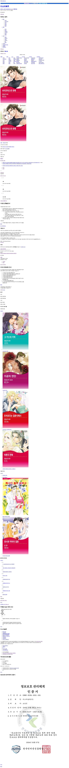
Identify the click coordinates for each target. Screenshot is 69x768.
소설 (12, 56)
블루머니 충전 (3, 9)
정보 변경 (33, 63)
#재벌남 (7, 163)
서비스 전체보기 (6, 639)
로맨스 (6, 40)
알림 (2, 160)
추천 (5, 29)
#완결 (28, 163)
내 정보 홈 (33, 57)
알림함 (8, 9)
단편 (5, 22)
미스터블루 (4, 6)
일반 (5, 42)
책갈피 (25, 60)
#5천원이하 (14, 163)
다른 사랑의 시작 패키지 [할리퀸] (9, 567)
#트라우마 (26, 162)
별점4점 (11, 253)
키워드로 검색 (19, 63)
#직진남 (10, 163)
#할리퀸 (4, 162)
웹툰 (3, 19)
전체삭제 (2, 14)
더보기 (1, 473)
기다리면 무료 (5, 44)
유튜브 (4, 646)
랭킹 (5, 34)
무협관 (6, 31)
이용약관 (4, 632)
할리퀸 (4, 142)
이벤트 (4, 43)
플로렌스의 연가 (6, 586)
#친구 (39, 162)
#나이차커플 (35, 162)
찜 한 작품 (26, 61)
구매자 (4, 261)
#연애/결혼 (18, 162)
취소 (1, 596)
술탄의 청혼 (5, 594)
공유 (4, 160)
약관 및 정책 (41, 62)
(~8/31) (13, 165)
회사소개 (4, 631)
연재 (5, 20)
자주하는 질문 (41, 60)
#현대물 (13, 162)
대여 (3, 167)
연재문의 (4, 638)
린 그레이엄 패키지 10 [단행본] (8, 564)
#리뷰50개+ (24, 163)
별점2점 (5, 253)
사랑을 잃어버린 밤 (6, 579)
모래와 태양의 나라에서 (7, 571)
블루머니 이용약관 (6, 636)
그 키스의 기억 (5, 351)
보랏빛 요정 (5, 475)
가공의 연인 (5, 390)
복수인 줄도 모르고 (6, 516)
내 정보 (30, 56)
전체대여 (2, 172)
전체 (3, 262)
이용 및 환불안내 (3, 200)
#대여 (30, 163)
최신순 (4, 175)
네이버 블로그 (5, 645)
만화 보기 (7, 604)
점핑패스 (18, 60)
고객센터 (38, 56)
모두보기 (2, 242)
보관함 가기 (2, 604)
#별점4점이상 (19, 163)
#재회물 (10, 162)
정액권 (32, 60)
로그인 (12, 9)
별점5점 (14, 253)
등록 (1, 257)
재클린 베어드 (11, 146)
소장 (3, 168)
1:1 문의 (40, 61)
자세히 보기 (23, 246)
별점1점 (1, 253)
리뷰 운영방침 (3, 248)
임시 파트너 (5, 477)
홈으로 (6, 51)
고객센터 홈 (41, 57)
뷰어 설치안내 (41, 63)
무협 (5, 39)
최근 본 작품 (26, 57)
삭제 (1, 289)
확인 (1, 284)
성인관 (6, 32)
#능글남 (4, 163)
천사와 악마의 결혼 (6, 555)
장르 (5, 23)
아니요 (3, 289)
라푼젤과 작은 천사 (6, 583)
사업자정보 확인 (39, 641)
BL (5, 41)
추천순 (4, 264)
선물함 (4, 45)
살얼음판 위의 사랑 (6, 590)
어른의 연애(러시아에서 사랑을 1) (9, 468)
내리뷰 (25, 63)
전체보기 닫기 (3, 53)
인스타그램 (5, 648)
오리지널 (6, 21)
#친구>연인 (22, 162)
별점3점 (8, 253)
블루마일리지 (33, 61)
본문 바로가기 (3, 0)
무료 (5, 33)
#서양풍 (7, 162)
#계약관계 (30, 162)
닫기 (1, 602)
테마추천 (18, 62)
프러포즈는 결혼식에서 (7, 429)
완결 (5, 24)
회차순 (1, 175)
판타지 (6, 38)
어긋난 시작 (5, 575)
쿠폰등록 (33, 62)
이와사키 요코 (5, 146)
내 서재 (23, 56)
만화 (3, 27)
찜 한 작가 (26, 62)
